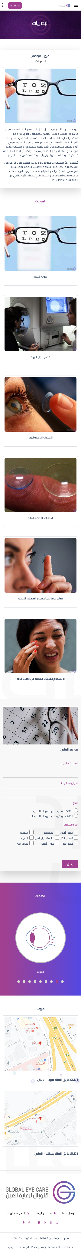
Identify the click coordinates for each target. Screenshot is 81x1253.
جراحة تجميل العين (44, 838)
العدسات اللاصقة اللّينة (41, 437)
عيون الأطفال (47, 843)
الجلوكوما (49, 832)
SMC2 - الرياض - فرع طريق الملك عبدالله (51, 816)
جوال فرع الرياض (44, 1213)
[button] (62, 981)
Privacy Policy (38, 1246)
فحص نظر (68, 843)
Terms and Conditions (60, 1246)
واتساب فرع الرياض (16, 1213)
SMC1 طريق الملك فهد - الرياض (57, 1079)
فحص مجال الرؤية (40, 357)
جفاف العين (22, 843)
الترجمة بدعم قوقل (18, 1246)
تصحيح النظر (67, 838)
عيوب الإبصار (40, 276)
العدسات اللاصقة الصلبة (40, 518)
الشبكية (24, 832)
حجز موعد (15, 5)
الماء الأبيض (66, 832)
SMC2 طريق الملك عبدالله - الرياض (56, 1153)
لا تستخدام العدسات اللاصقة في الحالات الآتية (41, 678)
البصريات (24, 838)
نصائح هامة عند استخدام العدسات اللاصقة (40, 598)
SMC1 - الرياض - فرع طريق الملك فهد (52, 811)
